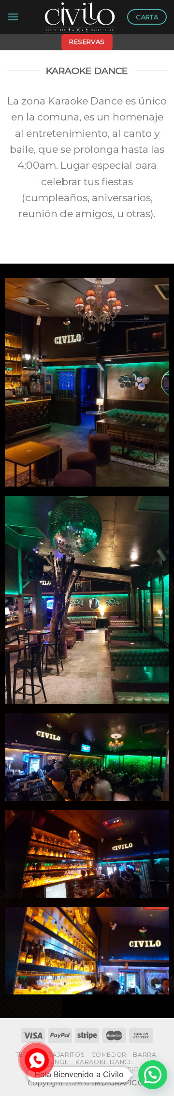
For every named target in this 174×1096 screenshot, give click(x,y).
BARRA (144, 1054)
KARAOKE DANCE (104, 1062)
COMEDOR (109, 1054)
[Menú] (13, 17)
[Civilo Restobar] (80, 17)
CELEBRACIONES (124, 1069)
